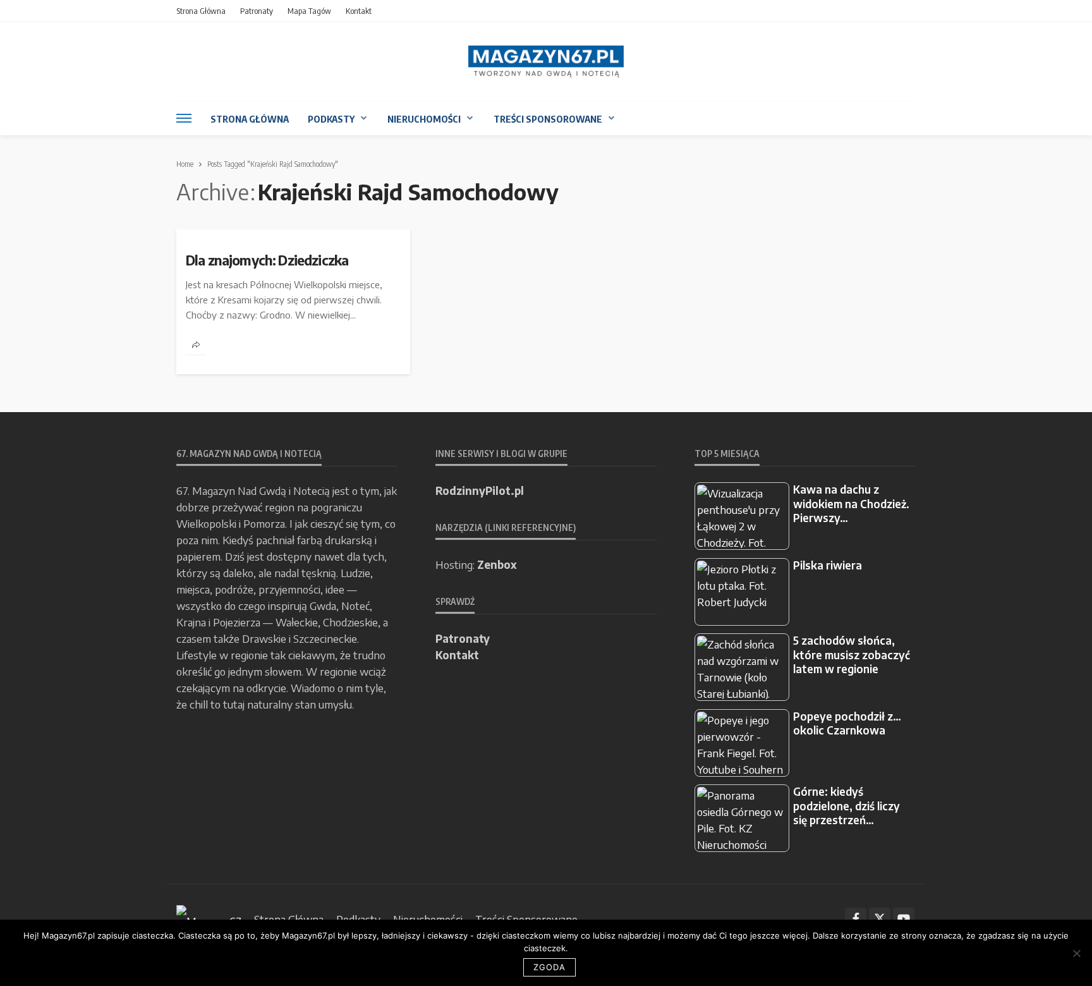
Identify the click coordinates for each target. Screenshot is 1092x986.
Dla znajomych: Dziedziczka (267, 260)
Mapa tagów (309, 11)
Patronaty (256, 11)
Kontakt (359, 11)
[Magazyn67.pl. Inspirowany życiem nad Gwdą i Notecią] (546, 61)
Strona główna (201, 11)
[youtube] (903, 918)
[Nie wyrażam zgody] (1076, 953)
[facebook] (855, 918)
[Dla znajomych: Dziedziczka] (293, 234)
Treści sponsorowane (548, 119)
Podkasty (331, 119)
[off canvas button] (183, 118)
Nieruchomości (424, 119)
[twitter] (879, 918)
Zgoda (549, 967)
